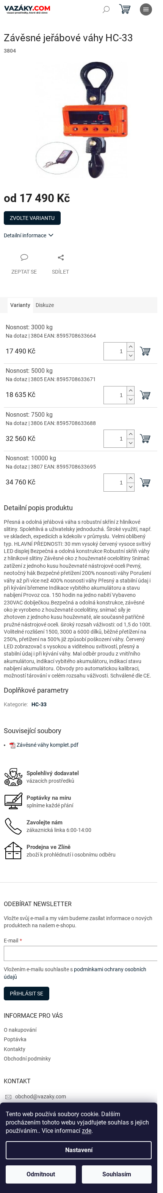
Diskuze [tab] (45, 305)
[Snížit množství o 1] (130, 355)
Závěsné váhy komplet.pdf (47, 745)
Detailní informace (25, 235)
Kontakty (14, 1049)
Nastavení (78, 1150)
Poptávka (15, 1039)
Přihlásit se (26, 994)
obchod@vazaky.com (40, 1096)
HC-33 (39, 704)
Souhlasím (116, 1174)
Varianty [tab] (20, 305)
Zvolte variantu (32, 218)
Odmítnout (41, 1174)
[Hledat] (106, 9)
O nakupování (20, 1030)
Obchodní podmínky (27, 1059)
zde (86, 1130)
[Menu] (146, 9)
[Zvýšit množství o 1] (130, 347)
